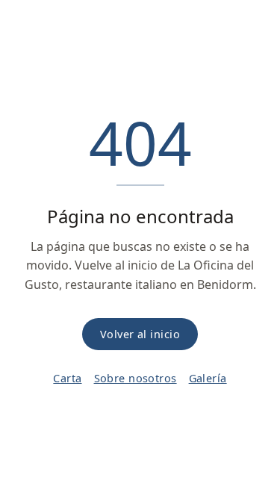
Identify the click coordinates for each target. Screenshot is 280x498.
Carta (67, 378)
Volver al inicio (140, 334)
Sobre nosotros (135, 378)
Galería (208, 378)
